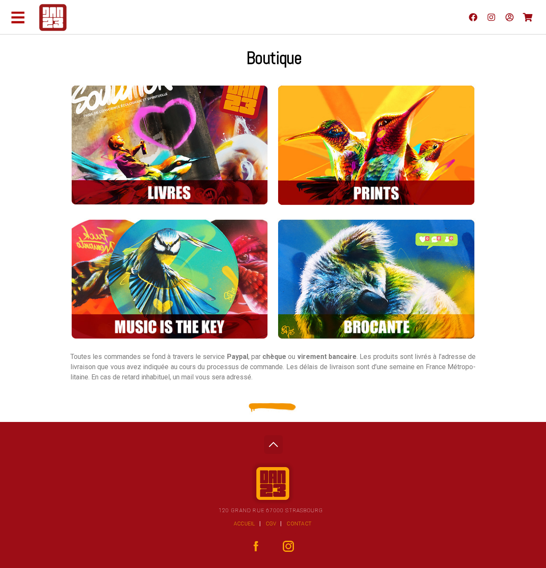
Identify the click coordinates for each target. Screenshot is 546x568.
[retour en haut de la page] (273, 442)
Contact (299, 524)
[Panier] (528, 17)
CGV (271, 524)
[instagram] (491, 17)
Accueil (244, 524)
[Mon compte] (509, 17)
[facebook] (473, 17)
